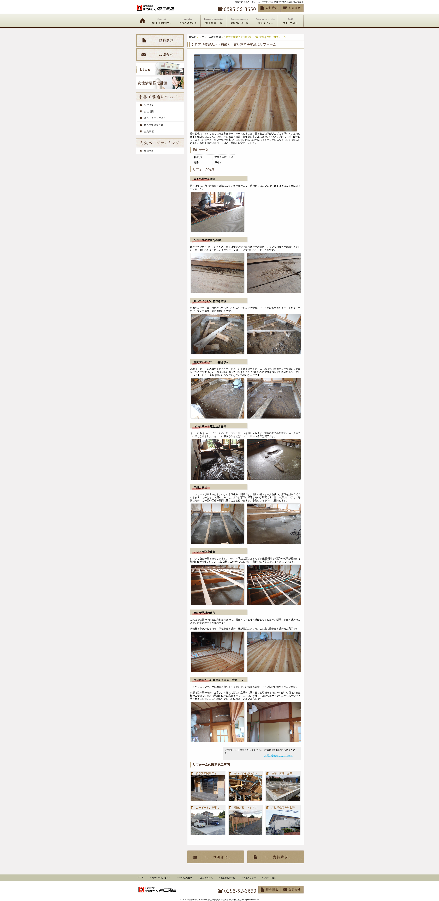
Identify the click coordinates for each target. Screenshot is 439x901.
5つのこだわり (188, 20)
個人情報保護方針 (153, 124)
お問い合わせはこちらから (278, 755)
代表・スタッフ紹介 (155, 118)
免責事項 (149, 131)
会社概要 (149, 104)
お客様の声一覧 (239, 20)
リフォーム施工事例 (210, 37)
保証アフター (265, 20)
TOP (141, 877)
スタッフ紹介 (291, 20)
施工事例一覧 (213, 20)
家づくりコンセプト (162, 20)
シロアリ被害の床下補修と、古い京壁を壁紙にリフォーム (233, 44)
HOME (142, 20)
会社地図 (149, 111)
